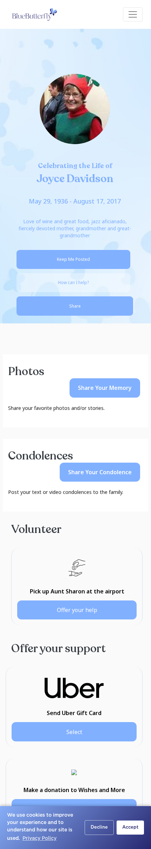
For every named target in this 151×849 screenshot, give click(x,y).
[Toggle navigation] (133, 14)
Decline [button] (99, 827)
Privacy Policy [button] (39, 838)
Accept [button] (130, 827)
